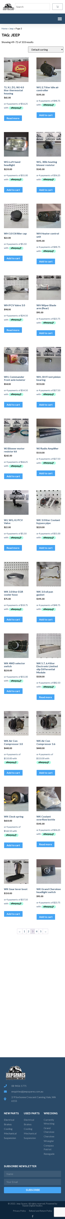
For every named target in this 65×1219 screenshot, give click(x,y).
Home (4, 28)
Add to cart (46, 115)
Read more (13, 118)
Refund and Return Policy (40, 1211)
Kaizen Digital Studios (32, 1205)
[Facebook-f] (32, 1216)
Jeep (11, 28)
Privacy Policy (19, 1211)
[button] (59, 18)
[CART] (57, 6)
